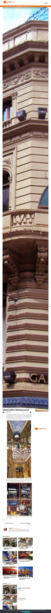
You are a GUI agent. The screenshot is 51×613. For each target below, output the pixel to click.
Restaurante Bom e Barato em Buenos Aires (10, 578)
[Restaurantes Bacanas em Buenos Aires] (25, 572)
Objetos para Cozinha (6, 562)
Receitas (7, 6)
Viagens (14, 6)
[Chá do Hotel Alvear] (25, 543)
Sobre (30, 6)
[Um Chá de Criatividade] (1, 306)
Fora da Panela (9, 561)
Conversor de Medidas (19, 6)
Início (4, 6)
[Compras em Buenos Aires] (10, 557)
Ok (22, 611)
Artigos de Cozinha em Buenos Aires (8, 548)
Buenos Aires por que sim (24, 561)
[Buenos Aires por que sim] (25, 555)
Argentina (4, 546)
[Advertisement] (41, 419)
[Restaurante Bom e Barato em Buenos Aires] (10, 571)
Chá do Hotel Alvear (23, 548)
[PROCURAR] (46, 6)
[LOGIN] (47, 6)
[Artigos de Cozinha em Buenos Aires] (10, 542)
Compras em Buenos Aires (9, 564)
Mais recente (46, 3)
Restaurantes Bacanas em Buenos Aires (24, 579)
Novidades (29, 559)
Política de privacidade (27, 611)
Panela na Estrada (9, 546)
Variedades (26, 6)
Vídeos (10, 6)
